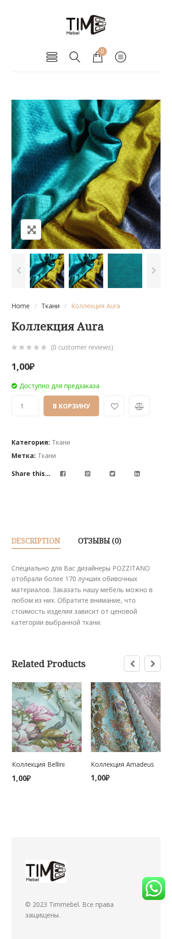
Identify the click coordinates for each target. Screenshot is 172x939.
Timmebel (64, 904)
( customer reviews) (82, 347)
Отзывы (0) (99, 541)
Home (20, 305)
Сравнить (139, 406)
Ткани (50, 305)
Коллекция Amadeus (122, 764)
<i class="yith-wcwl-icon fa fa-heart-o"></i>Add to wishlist (114, 406)
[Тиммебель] (86, 25)
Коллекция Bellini (38, 764)
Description (36, 541)
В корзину (71, 406)
